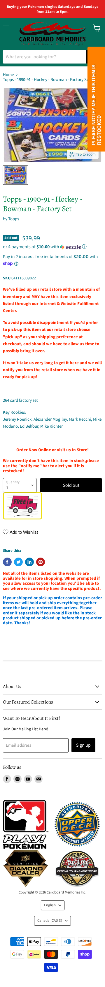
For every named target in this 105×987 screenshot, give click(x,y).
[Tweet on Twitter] (18, 562)
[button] (52, 247)
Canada (49, 920)
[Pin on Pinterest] (40, 562)
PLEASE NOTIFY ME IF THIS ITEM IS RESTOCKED (96, 104)
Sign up (83, 745)
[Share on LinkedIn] (29, 562)
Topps (13, 219)
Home (8, 74)
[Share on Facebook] (7, 562)
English (50, 905)
